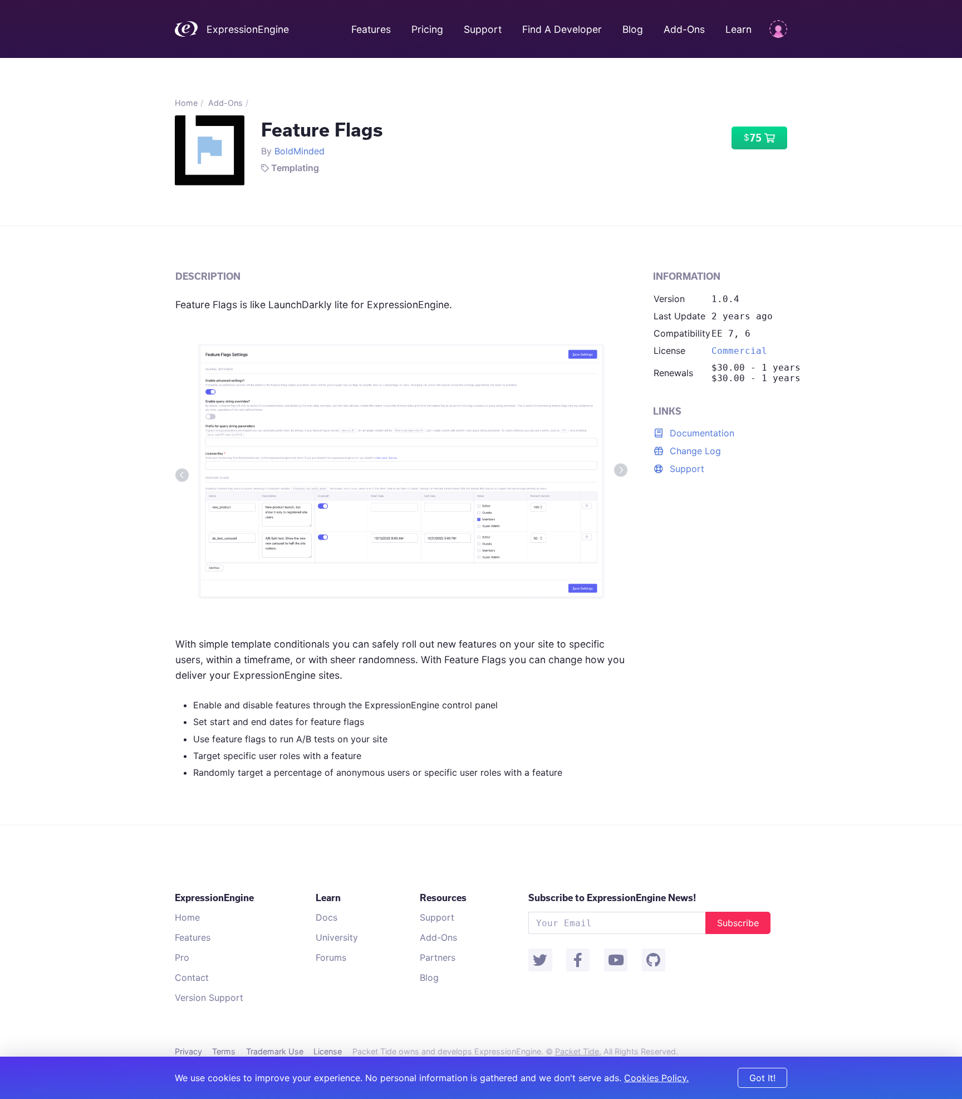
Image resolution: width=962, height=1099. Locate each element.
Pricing (428, 29)
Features (371, 29)
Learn (738, 29)
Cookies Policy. (656, 1077)
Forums (331, 957)
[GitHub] (653, 960)
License (327, 1051)
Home (186, 103)
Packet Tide (577, 1051)
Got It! (762, 1077)
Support (483, 29)
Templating (295, 167)
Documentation (700, 433)
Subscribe (738, 922)
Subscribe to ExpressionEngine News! (612, 897)
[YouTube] (615, 960)
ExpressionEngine (248, 29)
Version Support (209, 997)
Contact (192, 977)
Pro (182, 957)
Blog (632, 29)
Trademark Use (274, 1051)
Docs (326, 917)
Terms (223, 1051)
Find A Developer (562, 29)
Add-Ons (684, 29)
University (337, 937)
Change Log (694, 450)
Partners (437, 957)
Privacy (188, 1051)
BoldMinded (299, 151)
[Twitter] (540, 960)
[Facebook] (578, 960)
